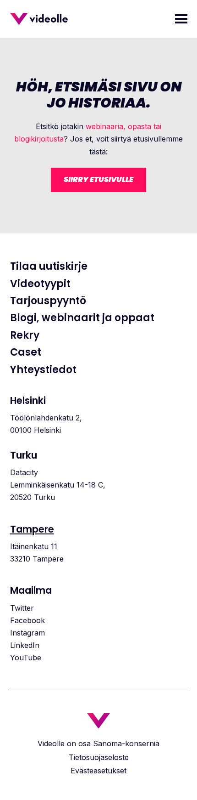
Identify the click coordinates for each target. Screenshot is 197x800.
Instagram (27, 632)
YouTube (25, 657)
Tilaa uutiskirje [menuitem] (49, 266)
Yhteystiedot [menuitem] (43, 369)
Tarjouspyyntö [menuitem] (48, 300)
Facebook (27, 620)
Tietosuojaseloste (99, 757)
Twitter (22, 608)
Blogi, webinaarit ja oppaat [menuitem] (82, 317)
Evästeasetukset (98, 770)
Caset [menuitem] (25, 352)
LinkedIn (24, 645)
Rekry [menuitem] (24, 335)
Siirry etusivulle (98, 179)
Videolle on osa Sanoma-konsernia (98, 743)
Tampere (32, 529)
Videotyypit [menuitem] (40, 283)
